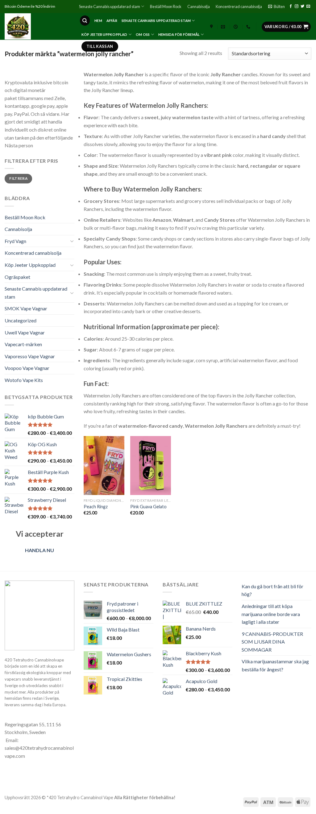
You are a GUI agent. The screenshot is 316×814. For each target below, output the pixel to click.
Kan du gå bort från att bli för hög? (272, 590)
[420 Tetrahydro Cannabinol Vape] (37, 26)
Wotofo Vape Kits (24, 380)
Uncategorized (20, 320)
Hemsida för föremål (179, 34)
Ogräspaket (17, 277)
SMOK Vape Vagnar (26, 308)
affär (111, 21)
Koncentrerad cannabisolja (239, 6)
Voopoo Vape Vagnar (27, 368)
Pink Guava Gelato (148, 506)
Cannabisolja (198, 6)
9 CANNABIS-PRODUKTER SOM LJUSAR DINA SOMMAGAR (272, 641)
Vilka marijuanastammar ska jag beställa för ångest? (275, 665)
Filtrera (18, 178)
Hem (98, 21)
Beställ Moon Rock (165, 6)
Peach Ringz (96, 506)
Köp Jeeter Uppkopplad (104, 34)
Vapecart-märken (23, 344)
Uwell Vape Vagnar (25, 332)
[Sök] (85, 20)
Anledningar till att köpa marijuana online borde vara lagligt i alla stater (271, 614)
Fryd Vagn (15, 241)
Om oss (143, 34)
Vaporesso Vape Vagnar (30, 356)
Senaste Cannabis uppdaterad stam (109, 6)
